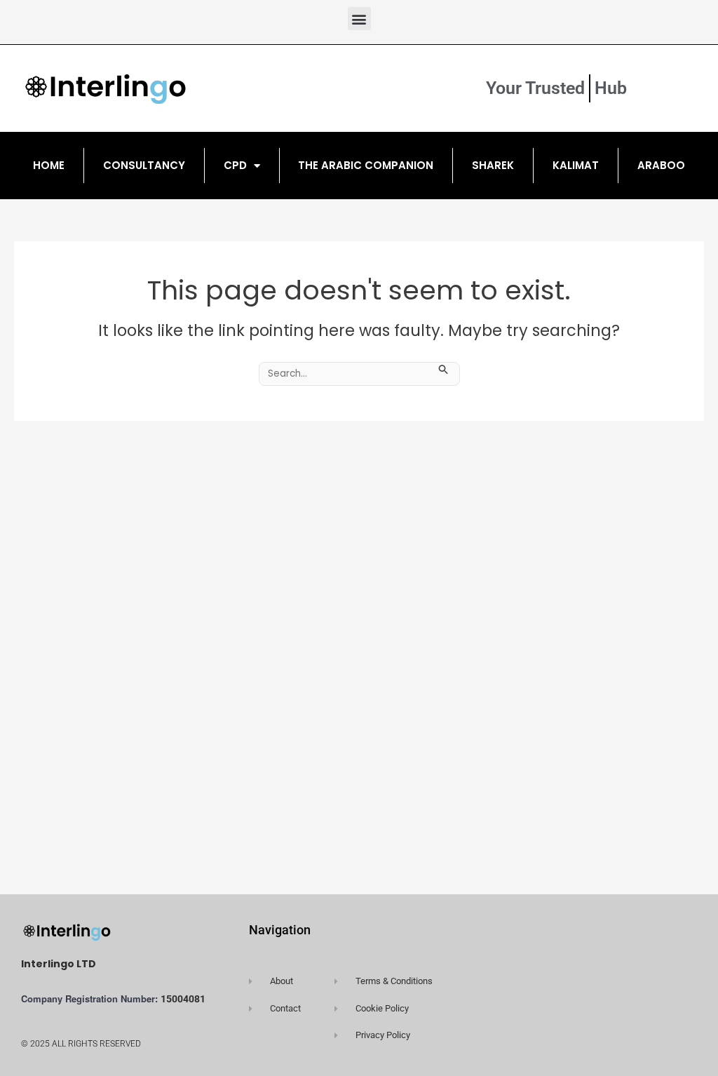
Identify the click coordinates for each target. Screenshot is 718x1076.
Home (49, 165)
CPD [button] (235, 165)
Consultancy (144, 165)
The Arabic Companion (365, 165)
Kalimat (576, 165)
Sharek (493, 165)
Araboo (661, 165)
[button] (359, 18)
